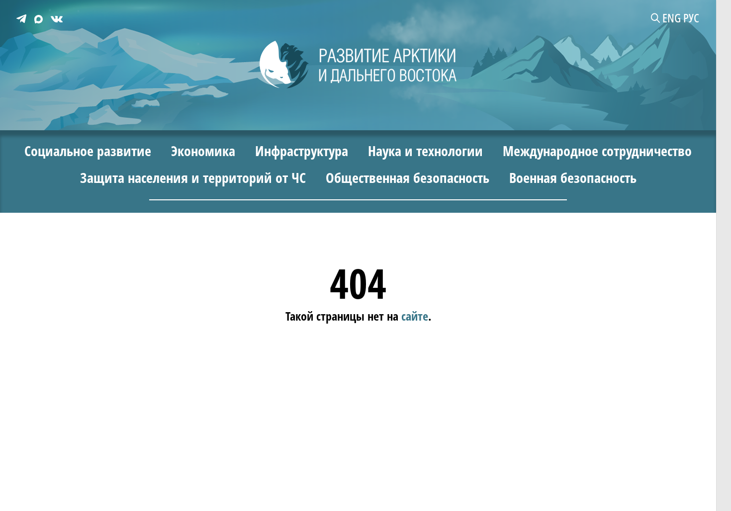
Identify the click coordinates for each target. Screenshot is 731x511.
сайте (414, 315)
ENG (671, 18)
